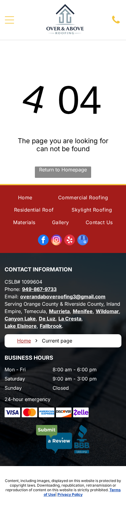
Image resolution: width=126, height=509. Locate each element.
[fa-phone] (116, 23)
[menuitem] (25, 197)
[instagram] (56, 241)
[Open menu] (9, 20)
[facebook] (43, 241)
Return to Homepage (63, 169)
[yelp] (69, 241)
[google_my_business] (82, 241)
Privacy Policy (70, 494)
